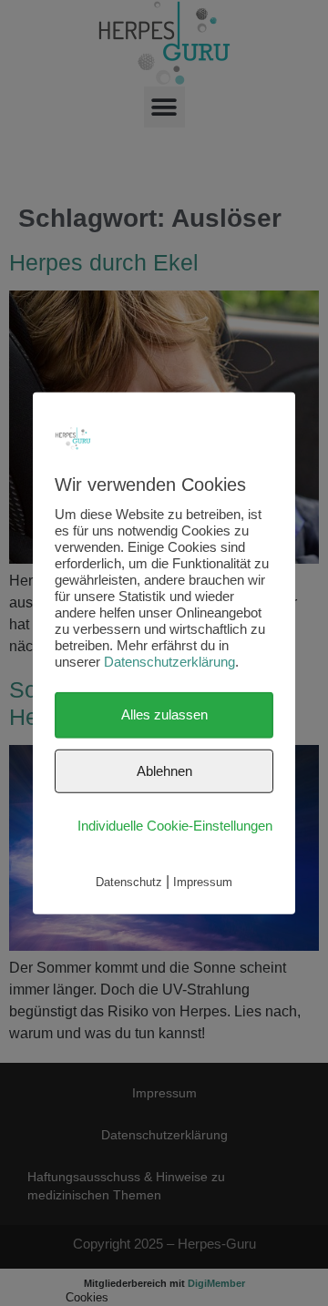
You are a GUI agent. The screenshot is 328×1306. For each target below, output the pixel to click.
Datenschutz (129, 881)
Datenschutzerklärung (169, 661)
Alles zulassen (164, 714)
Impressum (202, 881)
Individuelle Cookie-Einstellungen (174, 825)
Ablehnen (164, 770)
